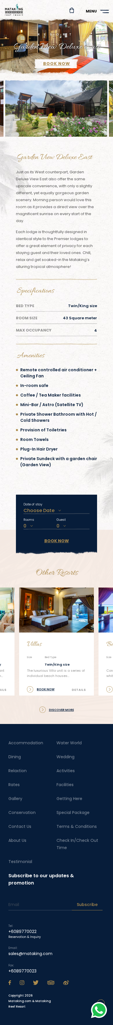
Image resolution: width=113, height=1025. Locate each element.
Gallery (15, 798)
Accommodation (25, 743)
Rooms (28, 519)
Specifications (35, 291)
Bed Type (25, 306)
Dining (14, 757)
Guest (61, 519)
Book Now (56, 541)
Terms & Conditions (77, 826)
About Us (17, 840)
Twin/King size (57, 664)
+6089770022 (22, 931)
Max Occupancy (34, 330)
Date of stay (32, 504)
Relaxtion (17, 771)
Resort (57, 34)
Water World (69, 743)
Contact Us (19, 826)
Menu (91, 11)
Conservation (22, 812)
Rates (14, 785)
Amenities (30, 356)
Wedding (65, 757)
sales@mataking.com (30, 953)
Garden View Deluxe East (54, 157)
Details (79, 690)
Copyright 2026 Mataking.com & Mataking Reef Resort (29, 1001)
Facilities (65, 785)
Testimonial (20, 861)
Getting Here (69, 798)
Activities (66, 771)
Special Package (73, 812)
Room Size (26, 318)
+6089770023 (22, 971)
